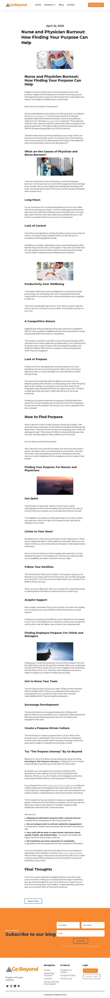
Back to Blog (33, 901)
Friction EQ (66, 979)
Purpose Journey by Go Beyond (60, 786)
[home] (16, 5)
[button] (50, 5)
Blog (61, 5)
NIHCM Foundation (36, 116)
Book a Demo (96, 5)
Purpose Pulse (67, 975)
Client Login (90, 971)
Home (38, 5)
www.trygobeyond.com (72, 853)
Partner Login (91, 976)
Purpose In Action (66, 971)
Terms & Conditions (92, 946)
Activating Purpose (49, 974)
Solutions (49, 5)
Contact (71, 5)
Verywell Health (53, 121)
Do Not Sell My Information (51, 983)
